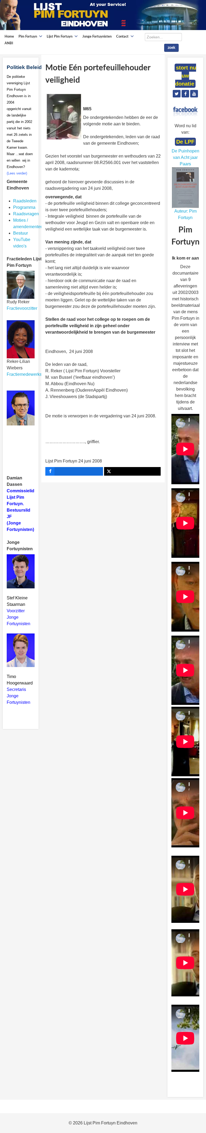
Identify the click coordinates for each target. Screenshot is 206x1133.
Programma (24, 207)
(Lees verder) (17, 173)
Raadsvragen (26, 214)
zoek (171, 48)
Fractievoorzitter (22, 308)
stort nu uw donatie (185, 76)
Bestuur (20, 233)
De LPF (185, 142)
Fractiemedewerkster (27, 374)
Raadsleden (24, 201)
